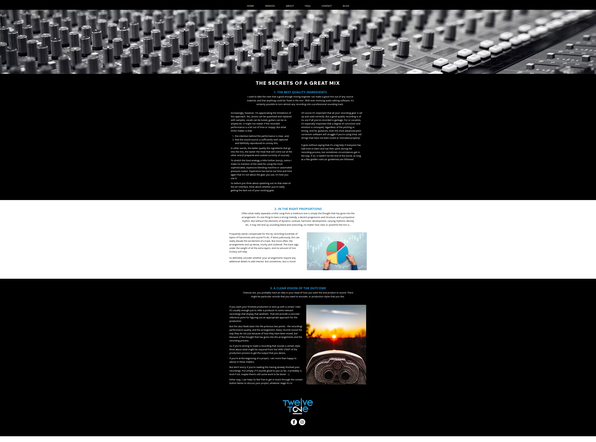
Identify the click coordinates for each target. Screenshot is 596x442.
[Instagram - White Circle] (302, 422)
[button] (270, 6)
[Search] (371, 5)
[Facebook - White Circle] (294, 422)
